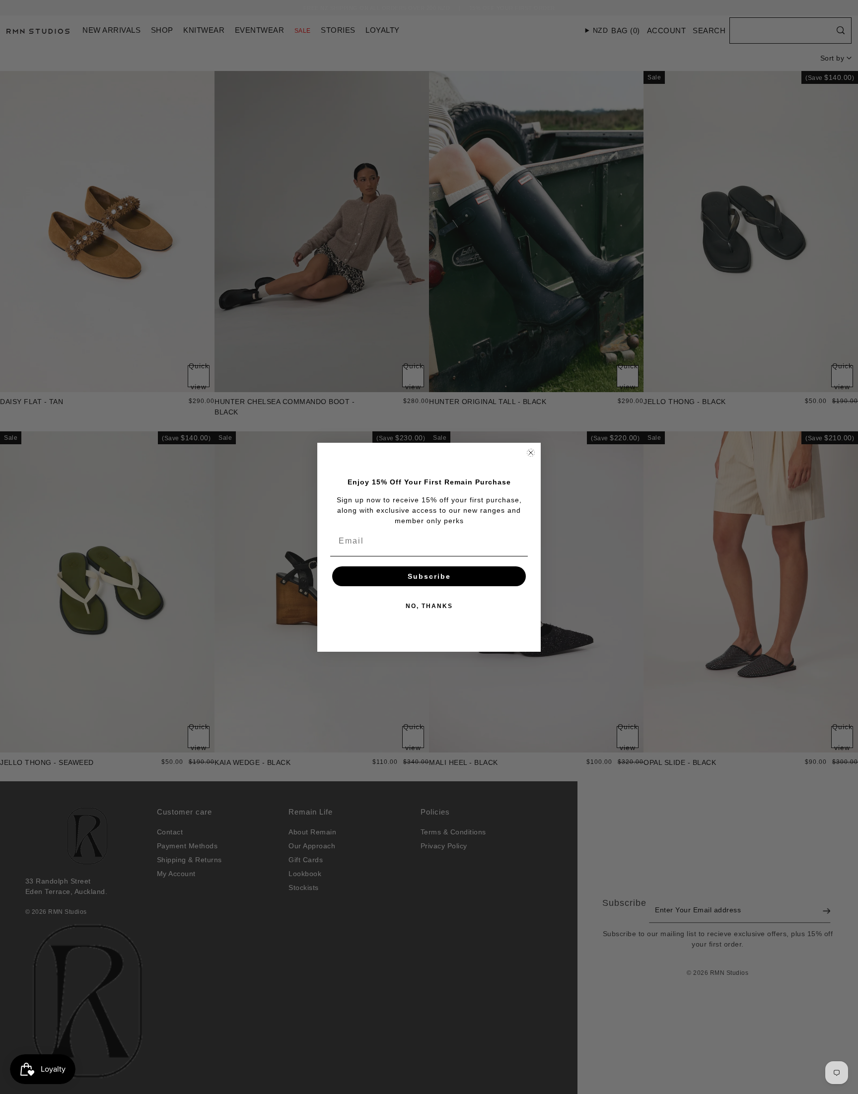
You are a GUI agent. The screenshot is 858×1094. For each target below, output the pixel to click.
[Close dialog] (531, 453)
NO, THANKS (429, 606)
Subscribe (429, 576)
